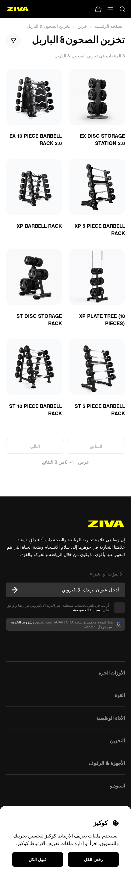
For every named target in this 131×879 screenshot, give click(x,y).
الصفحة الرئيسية (109, 26)
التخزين (117, 740)
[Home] (18, 9)
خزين (82, 26)
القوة (120, 695)
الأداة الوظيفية (110, 718)
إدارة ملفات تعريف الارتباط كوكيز (50, 843)
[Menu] (110, 9)
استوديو (117, 786)
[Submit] (15, 590)
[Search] (122, 9)
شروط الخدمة (21, 622)
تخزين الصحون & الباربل (48, 26)
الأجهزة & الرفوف (107, 763)
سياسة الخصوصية (87, 610)
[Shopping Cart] (98, 9)
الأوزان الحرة (112, 673)
